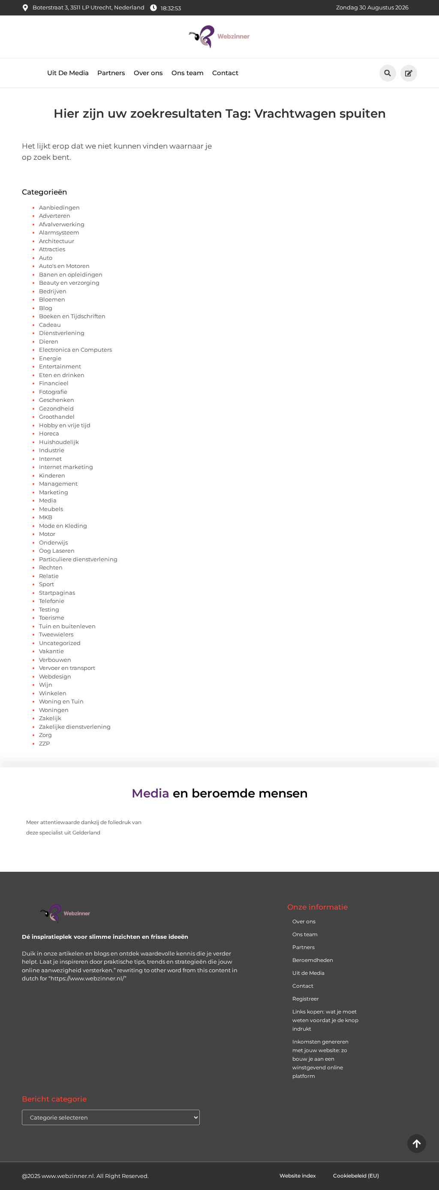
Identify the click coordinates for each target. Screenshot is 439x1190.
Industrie (51, 450)
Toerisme (51, 617)
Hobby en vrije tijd (64, 425)
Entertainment (60, 366)
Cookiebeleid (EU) (356, 1175)
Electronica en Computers (75, 349)
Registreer (305, 998)
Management (58, 483)
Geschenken (56, 399)
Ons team (187, 73)
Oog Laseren (57, 550)
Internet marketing (66, 466)
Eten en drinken (61, 374)
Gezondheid (56, 408)
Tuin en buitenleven (67, 626)
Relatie (49, 575)
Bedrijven (52, 291)
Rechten (51, 567)
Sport (46, 584)
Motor (47, 533)
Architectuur (56, 240)
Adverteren (54, 215)
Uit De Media (68, 73)
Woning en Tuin (61, 701)
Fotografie (53, 391)
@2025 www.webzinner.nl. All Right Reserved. (85, 1175)
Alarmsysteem (59, 232)
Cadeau (50, 324)
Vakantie (51, 651)
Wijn (45, 684)
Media (48, 500)
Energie (50, 358)
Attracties (52, 249)
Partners (111, 73)
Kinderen (52, 475)
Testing (49, 609)
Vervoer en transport (67, 667)
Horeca (49, 433)
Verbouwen (55, 659)
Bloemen (52, 299)
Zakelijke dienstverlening (75, 726)
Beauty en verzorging (69, 282)
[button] (387, 73)
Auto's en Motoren (64, 265)
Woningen (54, 709)
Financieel (54, 383)
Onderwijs (53, 542)
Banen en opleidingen (70, 274)
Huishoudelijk (59, 441)
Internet (50, 458)
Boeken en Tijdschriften (72, 316)
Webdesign (55, 676)
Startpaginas (57, 592)
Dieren (48, 341)
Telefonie (51, 600)
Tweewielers (56, 634)
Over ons (148, 73)
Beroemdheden (312, 960)
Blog (45, 307)
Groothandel (57, 416)
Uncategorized (60, 642)
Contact (225, 73)
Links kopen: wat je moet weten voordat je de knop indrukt (325, 1020)
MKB (45, 517)
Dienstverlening (61, 332)
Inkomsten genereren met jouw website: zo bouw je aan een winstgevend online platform (320, 1058)
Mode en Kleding (63, 525)
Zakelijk (50, 718)
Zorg (45, 734)
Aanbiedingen (59, 207)
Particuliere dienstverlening (78, 559)
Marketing (53, 492)
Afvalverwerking (61, 224)
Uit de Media (308, 973)
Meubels (51, 508)
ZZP (44, 743)
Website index (298, 1175)
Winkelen (52, 693)
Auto (45, 257)
